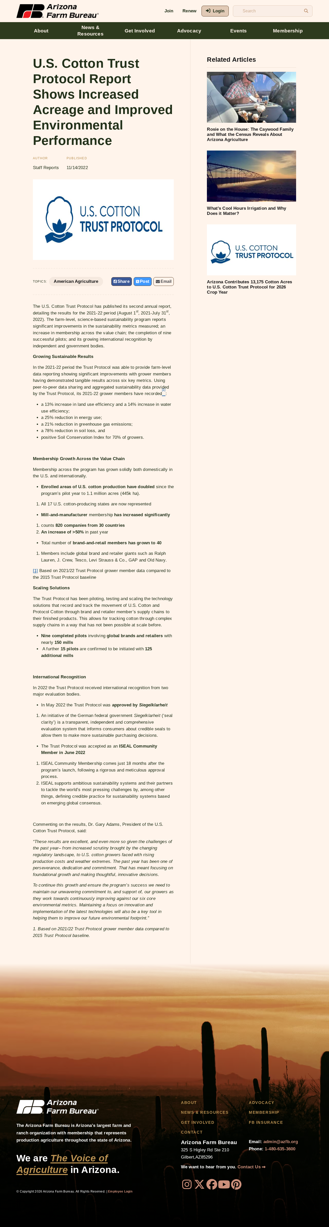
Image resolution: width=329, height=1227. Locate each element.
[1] (35, 570)
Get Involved (140, 30)
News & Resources (90, 31)
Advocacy (189, 30)
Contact (192, 1132)
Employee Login (120, 1191)
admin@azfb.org (280, 1141)
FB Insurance (266, 1122)
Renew (189, 10)
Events (238, 30)
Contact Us (249, 1166)
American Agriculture (76, 281)
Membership (288, 30)
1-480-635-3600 (280, 1148)
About (41, 30)
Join (168, 10)
